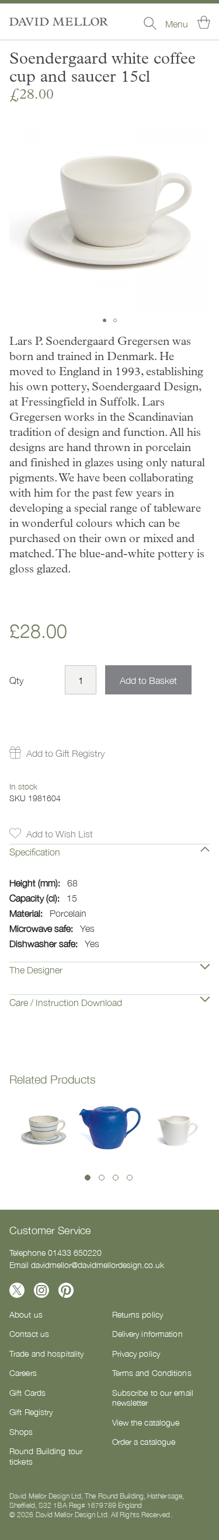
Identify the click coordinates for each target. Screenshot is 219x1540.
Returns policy (138, 1314)
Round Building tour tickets (45, 1456)
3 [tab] (116, 1178)
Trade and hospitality (46, 1353)
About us (26, 1314)
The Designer (35, 969)
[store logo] (58, 22)
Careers (23, 1372)
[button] (104, 320)
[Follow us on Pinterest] (66, 1290)
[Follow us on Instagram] (41, 1290)
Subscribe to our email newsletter (152, 1398)
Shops (21, 1431)
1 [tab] (88, 1178)
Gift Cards (27, 1392)
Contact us (29, 1333)
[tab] (109, 860)
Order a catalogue (144, 1441)
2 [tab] (102, 1178)
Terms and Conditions (152, 1372)
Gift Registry (31, 1411)
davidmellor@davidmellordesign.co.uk (97, 1264)
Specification (34, 851)
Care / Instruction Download (65, 1002)
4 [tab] (130, 1178)
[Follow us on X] (17, 1290)
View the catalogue (146, 1422)
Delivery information (147, 1333)
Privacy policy (136, 1353)
